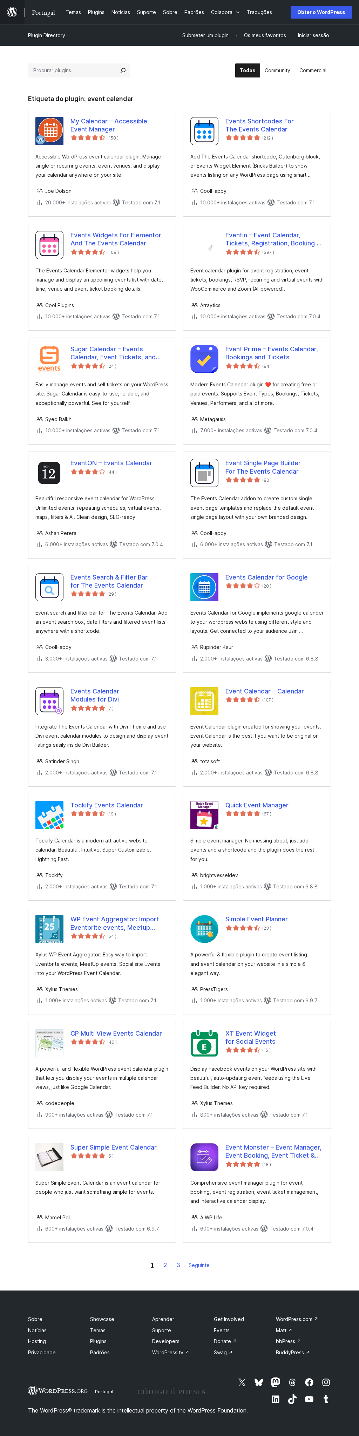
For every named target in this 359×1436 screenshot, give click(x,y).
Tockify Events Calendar (106, 805)
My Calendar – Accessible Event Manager (108, 125)
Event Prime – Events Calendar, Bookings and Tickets (271, 353)
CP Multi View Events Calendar (116, 1033)
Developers (166, 1341)
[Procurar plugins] (123, 70)
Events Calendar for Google (266, 577)
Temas (98, 1330)
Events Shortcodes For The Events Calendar (259, 125)
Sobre (35, 1319)
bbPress (288, 1341)
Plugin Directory (46, 35)
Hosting (37, 1341)
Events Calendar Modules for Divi (94, 695)
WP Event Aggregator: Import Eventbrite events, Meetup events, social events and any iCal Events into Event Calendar (116, 923)
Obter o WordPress (321, 12)
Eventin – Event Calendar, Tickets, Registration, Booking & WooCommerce (273, 239)
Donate (225, 1341)
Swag (223, 1352)
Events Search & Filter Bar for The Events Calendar (109, 581)
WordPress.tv (170, 1352)
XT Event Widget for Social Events (250, 1037)
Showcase (102, 1319)
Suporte (161, 1330)
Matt (284, 1330)
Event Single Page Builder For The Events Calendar (263, 467)
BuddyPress (293, 1352)
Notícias (37, 1330)
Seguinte (199, 1265)
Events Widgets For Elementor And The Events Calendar (115, 239)
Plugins (98, 1341)
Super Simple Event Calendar (113, 1147)
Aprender (163, 1319)
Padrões (100, 1352)
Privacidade (42, 1352)
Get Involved (229, 1319)
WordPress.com (297, 1319)
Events (222, 1330)
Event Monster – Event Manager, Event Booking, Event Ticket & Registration (273, 1152)
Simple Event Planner (256, 919)
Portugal (104, 1391)
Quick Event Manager (257, 805)
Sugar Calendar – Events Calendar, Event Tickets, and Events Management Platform (114, 353)
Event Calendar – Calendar (264, 691)
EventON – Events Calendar (111, 463)
